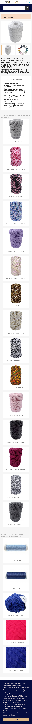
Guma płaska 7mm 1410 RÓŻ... (16, 643)
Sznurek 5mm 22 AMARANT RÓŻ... (16, 470)
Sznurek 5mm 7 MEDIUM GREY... (16, 142)
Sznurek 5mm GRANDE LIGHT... (16, 360)
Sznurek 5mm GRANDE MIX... (16, 196)
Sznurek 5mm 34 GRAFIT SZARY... (16, 442)
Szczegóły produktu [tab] (17, 79)
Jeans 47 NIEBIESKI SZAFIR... (16, 615)
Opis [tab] (6, 79)
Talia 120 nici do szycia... (16, 560)
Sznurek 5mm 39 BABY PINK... (16, 415)
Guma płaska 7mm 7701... (16, 670)
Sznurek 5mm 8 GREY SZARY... (16, 524)
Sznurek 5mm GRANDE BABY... (16, 169)
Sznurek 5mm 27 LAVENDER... (16, 251)
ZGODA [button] (16, 719)
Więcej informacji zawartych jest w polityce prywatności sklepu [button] (16, 714)
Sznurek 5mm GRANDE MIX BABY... (16, 224)
